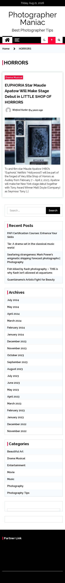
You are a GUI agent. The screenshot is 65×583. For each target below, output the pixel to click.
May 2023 (13, 389)
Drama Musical (14, 77)
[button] (44, 40)
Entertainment (16, 465)
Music (10, 479)
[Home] (7, 40)
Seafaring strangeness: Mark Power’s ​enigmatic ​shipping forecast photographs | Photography (33, 258)
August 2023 (15, 369)
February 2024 (16, 327)
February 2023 (16, 410)
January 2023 (15, 417)
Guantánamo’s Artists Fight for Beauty (31, 279)
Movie (11, 472)
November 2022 (17, 431)
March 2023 (14, 403)
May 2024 (13, 306)
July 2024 (13, 300)
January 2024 (15, 334)
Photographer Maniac (32, 18)
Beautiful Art (15, 451)
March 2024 (14, 320)
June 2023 (13, 382)
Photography (15, 486)
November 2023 (17, 348)
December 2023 (16, 341)
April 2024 (13, 313)
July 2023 (13, 375)
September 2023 (17, 362)
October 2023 (15, 355)
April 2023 (13, 396)
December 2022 (16, 424)
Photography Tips (18, 492)
